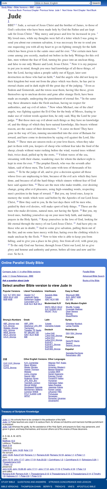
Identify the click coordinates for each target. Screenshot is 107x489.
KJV (5, 295)
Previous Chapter (31, 10)
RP (25, 333)
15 (17, 171)
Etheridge (70, 324)
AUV (68, 297)
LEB (16, 297)
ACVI (52, 299)
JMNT (73, 297)
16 (36, 184)
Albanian (52, 363)
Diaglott (27, 295)
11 (58, 128)
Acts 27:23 (19, 455)
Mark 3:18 (7, 446)
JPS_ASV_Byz (30, 381)
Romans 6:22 (43, 455)
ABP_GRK (28, 324)
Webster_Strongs (10, 328)
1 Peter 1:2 (7, 464)
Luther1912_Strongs (53, 340)
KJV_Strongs (9, 326)
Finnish (59, 376)
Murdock (78, 324)
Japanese (52, 387)
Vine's (71, 487)
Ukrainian (62, 398)
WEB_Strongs (9, 333)
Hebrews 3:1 (12, 476)
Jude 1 (58, 10)
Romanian (52, 398)
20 (81, 210)
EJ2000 (33, 394)
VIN (71, 299)
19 (79, 205)
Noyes (35, 378)
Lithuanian (52, 392)
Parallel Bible (89, 272)
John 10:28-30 (19, 469)
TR (34, 330)
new (17, 324)
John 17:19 (30, 460)
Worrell (27, 385)
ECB (26, 304)
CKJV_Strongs (9, 337)
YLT (9, 295)
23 (37, 227)
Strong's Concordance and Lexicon (70, 482)
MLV (40, 304)
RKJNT (48, 311)
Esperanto (59, 374)
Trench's (60, 487)
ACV (31, 304)
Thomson (35, 370)
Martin (76, 341)
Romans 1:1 (30, 455)
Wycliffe (69, 307)
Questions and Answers (31, 482)
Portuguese (53, 394)
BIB (57, 299)
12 (17, 141)
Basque (51, 370)
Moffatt (34, 385)
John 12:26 (7, 455)
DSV (68, 333)
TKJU (54, 311)
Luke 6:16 (7, 450)
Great (68, 311)
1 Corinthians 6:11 (72, 460)
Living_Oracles (30, 374)
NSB (79, 297)
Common (28, 392)
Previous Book (15, 10)
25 (9, 244)
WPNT (27, 396)
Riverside (38, 387)
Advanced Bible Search (94, 276)
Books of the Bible (91, 281)
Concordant (29, 302)
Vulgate (48, 324)
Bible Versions (21, 7)
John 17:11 (32, 469)
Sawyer (27, 376)
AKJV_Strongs (9, 335)
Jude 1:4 (6, 422)
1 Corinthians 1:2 (55, 460)
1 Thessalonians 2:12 (39, 474)
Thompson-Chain (31, 487)
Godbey (37, 299)
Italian (60, 383)
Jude (38, 7)
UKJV (59, 309)
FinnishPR (52, 378)
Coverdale (70, 309)
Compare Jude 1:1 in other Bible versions (21, 272)
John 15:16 (7, 460)
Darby (36, 297)
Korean (51, 390)
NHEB (35, 392)
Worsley (34, 367)
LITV (37, 302)
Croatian (51, 372)
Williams (38, 390)
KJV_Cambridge (31, 363)
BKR (58, 372)
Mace (26, 365)
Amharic (51, 365)
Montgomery (29, 390)
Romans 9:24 (22, 474)
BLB (35, 304)
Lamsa (69, 326)
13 (57, 154)
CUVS (6, 365)
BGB (37, 335)
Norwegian (52, 396)
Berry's (47, 487)
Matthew (78, 309)
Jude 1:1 (6, 420)
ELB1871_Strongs (52, 345)
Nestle (38, 330)
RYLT (26, 394)
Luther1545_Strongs (53, 336)
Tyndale (76, 307)
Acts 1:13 (28, 450)
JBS (79, 355)
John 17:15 (55, 469)
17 (53, 193)
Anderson (28, 378)
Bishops (69, 314)
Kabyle (60, 387)
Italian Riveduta (54, 385)
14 (34, 162)
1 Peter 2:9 (24, 476)
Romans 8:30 (8, 474)
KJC (47, 309)
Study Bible (6, 7)
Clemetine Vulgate (52, 326)
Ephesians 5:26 (89, 460)
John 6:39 (7, 469)
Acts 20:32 (41, 460)
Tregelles (28, 330)
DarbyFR (69, 341)
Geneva (74, 311)
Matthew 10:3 (8, 441)
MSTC (48, 307)
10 (17, 119)
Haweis (27, 370)
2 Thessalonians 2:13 (60, 474)
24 (41, 236)
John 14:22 (18, 450)
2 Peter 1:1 (80, 455)
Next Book (91, 10)
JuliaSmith (28, 297)
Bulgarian (59, 370)
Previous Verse (47, 10)
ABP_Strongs (9, 324)
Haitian (61, 378)
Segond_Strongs (73, 345)
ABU (33, 376)
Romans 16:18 (57, 455)
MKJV (54, 307)
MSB (10, 299)
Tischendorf (29, 328)
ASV (18, 295)
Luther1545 (50, 333)
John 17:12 (43, 469)
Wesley (27, 367)
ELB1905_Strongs (52, 349)
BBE (77, 295)
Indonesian (52, 383)
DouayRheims (72, 316)
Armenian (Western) (56, 367)
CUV (5, 363)
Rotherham (29, 299)
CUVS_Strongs (9, 368)
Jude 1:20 (7, 427)
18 (17, 201)
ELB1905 (49, 347)
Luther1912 (50, 338)
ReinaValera (71, 355)
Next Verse (67, 10)
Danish (51, 374)
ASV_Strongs (9, 330)
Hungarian (52, 381)
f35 (37, 333)
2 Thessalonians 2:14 (81, 474)
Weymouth (70, 295)
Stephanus (28, 326)
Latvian (58, 390)
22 (74, 223)
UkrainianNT (53, 401)
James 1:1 (69, 455)
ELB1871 (49, 342)
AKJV (10, 297)
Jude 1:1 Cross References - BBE (17, 276)
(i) (14, 24)
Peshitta (75, 326)
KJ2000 (52, 309)
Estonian (52, 376)
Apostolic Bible (86, 487)
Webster (27, 372)
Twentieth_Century (32, 383)
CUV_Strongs (14, 363)
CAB (39, 394)
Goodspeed (29, 387)
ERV (14, 295)
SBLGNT (31, 333)
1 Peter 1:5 (81, 469)
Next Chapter (79, 10)
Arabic (63, 363)
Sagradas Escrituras (74, 353)
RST (58, 363)
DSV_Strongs (76, 333)
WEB (5, 297)
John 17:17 (19, 460)
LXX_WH (38, 326)
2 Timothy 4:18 (68, 469)
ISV (67, 299)
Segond (69, 343)
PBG (60, 392)
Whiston (33, 365)
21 (40, 218)
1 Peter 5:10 (35, 476)
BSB (5, 299)
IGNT (47, 299)
